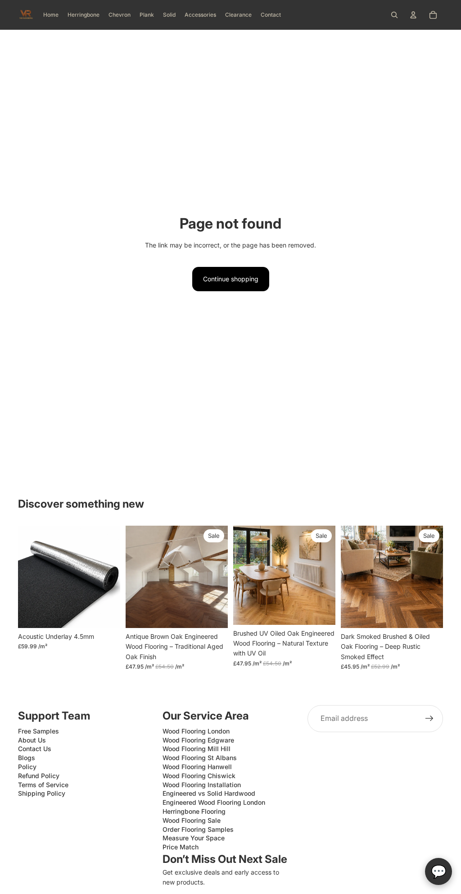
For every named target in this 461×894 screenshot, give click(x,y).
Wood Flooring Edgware (198, 740)
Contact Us (34, 748)
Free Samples (38, 731)
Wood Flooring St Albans (200, 757)
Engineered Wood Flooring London (214, 802)
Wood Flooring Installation (202, 785)
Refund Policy (38, 775)
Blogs (26, 757)
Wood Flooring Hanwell (197, 766)
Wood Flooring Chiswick (199, 775)
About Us (32, 740)
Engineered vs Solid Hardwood (209, 793)
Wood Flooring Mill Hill (196, 748)
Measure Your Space (194, 838)
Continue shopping (230, 279)
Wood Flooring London (196, 731)
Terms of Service (43, 785)
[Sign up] (429, 718)
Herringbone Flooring (194, 811)
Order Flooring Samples (198, 829)
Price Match (181, 847)
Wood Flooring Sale (192, 820)
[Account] (413, 15)
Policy (27, 766)
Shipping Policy (41, 793)
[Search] (394, 15)
